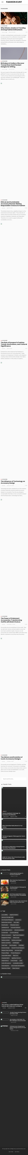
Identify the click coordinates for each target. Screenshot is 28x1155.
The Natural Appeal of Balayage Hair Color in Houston (13, 836)
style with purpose (6, 963)
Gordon (3, 208)
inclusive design (5, 947)
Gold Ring (21, 945)
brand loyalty (5, 925)
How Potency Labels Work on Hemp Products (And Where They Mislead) (13, 847)
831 (25, 1007)
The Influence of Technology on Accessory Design (13, 482)
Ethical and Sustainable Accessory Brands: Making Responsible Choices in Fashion (13, 204)
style (21, 960)
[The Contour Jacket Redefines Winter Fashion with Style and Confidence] (14, 993)
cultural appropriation (7, 930)
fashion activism (5, 940)
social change (14, 960)
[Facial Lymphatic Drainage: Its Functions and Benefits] (14, 802)
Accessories (4, 25)
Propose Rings (5, 953)
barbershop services (7, 922)
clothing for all (5, 927)
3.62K (26, 624)
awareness (18, 919)
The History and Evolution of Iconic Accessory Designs (11, 758)
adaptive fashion (14, 914)
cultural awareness (19, 930)
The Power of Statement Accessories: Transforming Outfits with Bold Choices (11, 620)
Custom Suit (5, 932)
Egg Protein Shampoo (18, 935)
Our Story (17, 1151)
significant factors (16, 958)
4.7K (26, 348)
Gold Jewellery (12, 945)
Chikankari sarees (14, 925)
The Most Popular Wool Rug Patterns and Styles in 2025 (18, 1013)
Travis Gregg (4, 32)
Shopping (4, 1002)
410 (26, 32)
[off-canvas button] (2, 2)
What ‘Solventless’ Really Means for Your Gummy (12, 826)
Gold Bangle (16, 942)
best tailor (16, 922)
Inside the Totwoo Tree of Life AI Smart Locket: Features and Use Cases (13, 857)
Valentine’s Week (6, 968)
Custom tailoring (14, 932)
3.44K (26, 485)
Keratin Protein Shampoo (18, 947)
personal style (18, 950)
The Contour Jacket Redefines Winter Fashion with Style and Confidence (12, 1005)
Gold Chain (4, 945)
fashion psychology (16, 940)
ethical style (16, 937)
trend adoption (5, 965)
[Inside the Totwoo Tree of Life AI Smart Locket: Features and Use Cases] (14, 855)
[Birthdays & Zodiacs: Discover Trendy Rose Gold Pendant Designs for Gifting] (14, 53)
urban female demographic (17, 965)
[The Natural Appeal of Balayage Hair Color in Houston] (14, 834)
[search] (25, 2)
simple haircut (5, 960)
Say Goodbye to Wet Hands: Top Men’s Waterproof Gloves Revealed (18, 1020)
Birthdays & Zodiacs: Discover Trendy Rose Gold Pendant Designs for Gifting (12, 65)
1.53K (26, 69)
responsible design (6, 955)
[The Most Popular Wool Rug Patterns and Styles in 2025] (5, 1014)
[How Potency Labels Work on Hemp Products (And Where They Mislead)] (14, 844)
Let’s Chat (11, 1151)
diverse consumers (6, 935)
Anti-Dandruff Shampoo (7, 919)
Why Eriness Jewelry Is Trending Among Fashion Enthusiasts (13, 29)
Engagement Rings (6, 937)
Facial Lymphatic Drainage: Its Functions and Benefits (11, 814)
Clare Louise (6, 816)
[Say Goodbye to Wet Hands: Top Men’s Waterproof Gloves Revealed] (5, 1021)
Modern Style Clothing (7, 950)
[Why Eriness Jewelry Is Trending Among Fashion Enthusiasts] (14, 18)
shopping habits (5, 958)
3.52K (26, 761)
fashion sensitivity (6, 942)
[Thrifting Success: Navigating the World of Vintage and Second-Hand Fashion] (5, 1083)
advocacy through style (7, 917)
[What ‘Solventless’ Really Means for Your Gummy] (14, 823)
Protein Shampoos (15, 953)
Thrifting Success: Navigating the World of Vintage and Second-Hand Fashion (18, 1028)
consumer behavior (15, 927)
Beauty (5, 811)
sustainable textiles (18, 963)
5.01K (26, 208)
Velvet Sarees (15, 968)
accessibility (5, 914)
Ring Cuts (15, 955)
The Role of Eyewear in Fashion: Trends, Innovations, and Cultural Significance (14, 344)
